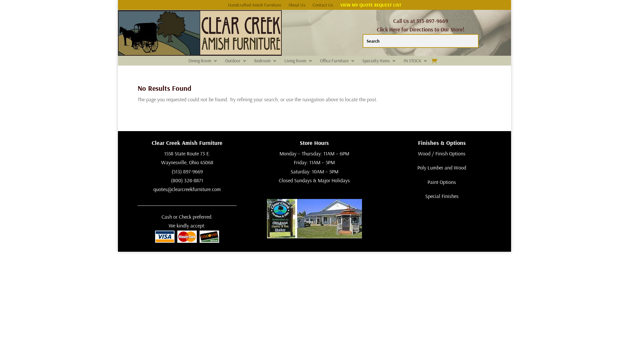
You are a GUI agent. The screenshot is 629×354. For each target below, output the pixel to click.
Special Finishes (442, 196)
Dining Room (199, 61)
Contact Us (323, 5)
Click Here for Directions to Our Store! (421, 29)
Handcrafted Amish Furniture (254, 5)
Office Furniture (334, 61)
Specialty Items (376, 61)
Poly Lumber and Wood (441, 167)
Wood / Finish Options (442, 153)
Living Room (295, 61)
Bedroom (262, 61)
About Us (296, 5)
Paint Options (442, 182)
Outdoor (232, 61)
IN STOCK (412, 61)
